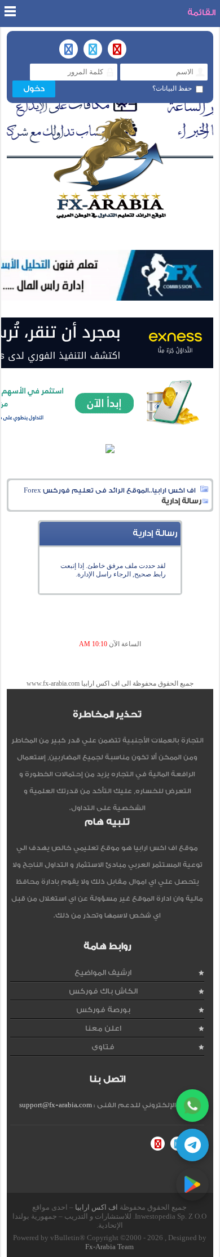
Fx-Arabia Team (109, 1246)
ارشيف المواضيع (102, 972)
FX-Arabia (110, 168)
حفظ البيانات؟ (172, 88)
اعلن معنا (103, 1028)
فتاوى (103, 1047)
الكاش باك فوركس (103, 991)
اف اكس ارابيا (96, 1207)
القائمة (201, 12)
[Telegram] (192, 1145)
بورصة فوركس (103, 1009)
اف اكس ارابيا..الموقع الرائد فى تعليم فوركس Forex (110, 490)
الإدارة (85, 574)
